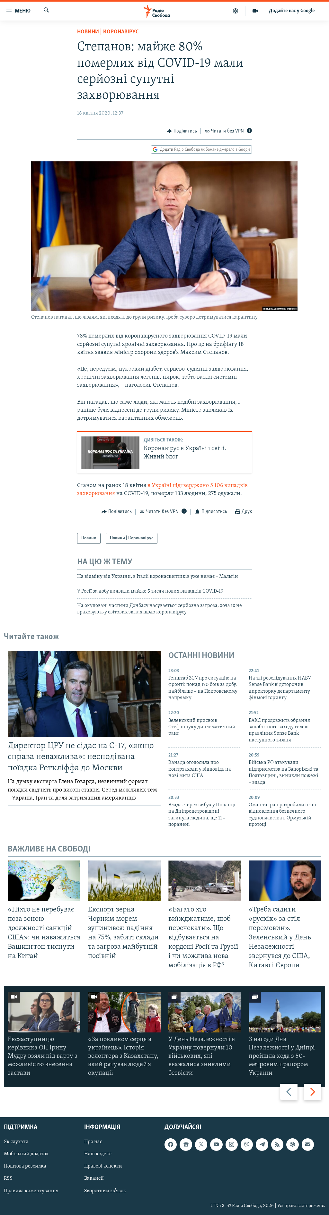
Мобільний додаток (26, 1154)
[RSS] (277, 1144)
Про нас (93, 1141)
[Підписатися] (308, 1144)
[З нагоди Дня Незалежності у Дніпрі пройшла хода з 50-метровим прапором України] (285, 1012)
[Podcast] (292, 1144)
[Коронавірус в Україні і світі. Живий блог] (110, 452)
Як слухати (16, 1141)
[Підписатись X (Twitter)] (201, 1144)
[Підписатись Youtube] (216, 1144)
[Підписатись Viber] (247, 1144)
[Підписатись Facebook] (170, 1144)
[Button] (182, 131)
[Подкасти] (235, 10)
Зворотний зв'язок (105, 1190)
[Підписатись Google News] (186, 1144)
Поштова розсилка (25, 1166)
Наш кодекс (97, 1154)
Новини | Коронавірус (108, 32)
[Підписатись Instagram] (232, 1144)
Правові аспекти (103, 1166)
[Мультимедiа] (255, 10)
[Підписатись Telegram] (262, 1144)
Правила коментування (31, 1190)
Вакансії (94, 1178)
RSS (8, 1178)
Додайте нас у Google (292, 10)
